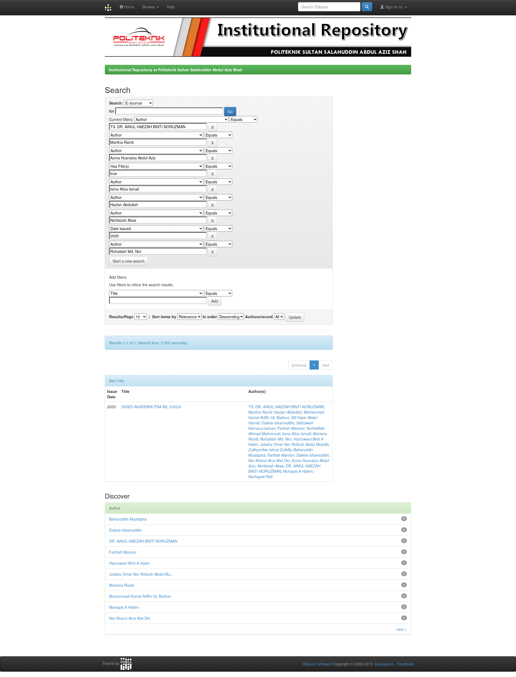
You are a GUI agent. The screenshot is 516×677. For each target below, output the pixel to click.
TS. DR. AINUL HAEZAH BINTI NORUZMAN (286, 406)
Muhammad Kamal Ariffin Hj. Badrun (286, 414)
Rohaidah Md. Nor (275, 439)
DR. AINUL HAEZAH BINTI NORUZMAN (143, 541)
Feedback (405, 664)
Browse (149, 6)
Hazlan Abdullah (288, 412)
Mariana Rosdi (121, 585)
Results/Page (121, 316)
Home (128, 6)
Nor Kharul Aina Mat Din (268, 460)
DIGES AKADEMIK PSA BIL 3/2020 (151, 406)
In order (210, 316)
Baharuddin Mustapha (128, 519)
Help (171, 6)
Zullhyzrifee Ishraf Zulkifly (269, 449)
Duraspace (384, 664)
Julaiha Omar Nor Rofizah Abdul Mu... (141, 574)
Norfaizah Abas (270, 465)
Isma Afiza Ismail (296, 433)
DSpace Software (317, 664)
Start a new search (129, 261)
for (111, 111)
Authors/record (259, 316)
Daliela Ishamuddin (277, 422)
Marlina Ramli (260, 412)
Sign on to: (394, 6)
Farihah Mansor (290, 428)
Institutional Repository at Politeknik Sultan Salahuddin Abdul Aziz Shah (175, 69)
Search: (116, 103)
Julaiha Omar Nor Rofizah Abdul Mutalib (294, 444)
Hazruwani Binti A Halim (129, 563)
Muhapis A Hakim (298, 471)
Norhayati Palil (260, 476)
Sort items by (164, 316)
